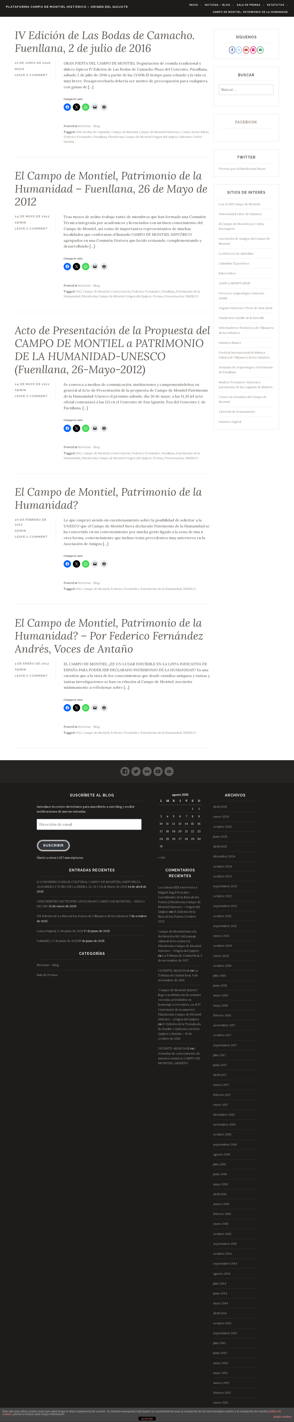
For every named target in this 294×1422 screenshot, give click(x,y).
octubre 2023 (222, 876)
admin (20, 222)
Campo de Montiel (124, 132)
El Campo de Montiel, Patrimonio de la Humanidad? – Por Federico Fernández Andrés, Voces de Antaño (109, 636)
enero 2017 (220, 1105)
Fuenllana (100, 137)
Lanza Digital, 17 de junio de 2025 (60, 931)
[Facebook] (125, 769)
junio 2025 (220, 837)
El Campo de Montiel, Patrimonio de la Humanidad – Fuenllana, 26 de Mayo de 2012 (111, 188)
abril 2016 (220, 1194)
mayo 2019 (220, 995)
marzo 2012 (221, 1383)
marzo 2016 (221, 1204)
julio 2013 (219, 1343)
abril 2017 (219, 1075)
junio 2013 (220, 1353)
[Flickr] (147, 769)
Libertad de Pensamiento (237, 412)
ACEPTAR (147, 1418)
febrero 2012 (222, 1393)
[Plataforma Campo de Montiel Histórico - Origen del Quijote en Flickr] (253, 49)
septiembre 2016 (225, 1144)
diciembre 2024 (224, 856)
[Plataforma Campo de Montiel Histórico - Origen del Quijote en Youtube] (246, 49)
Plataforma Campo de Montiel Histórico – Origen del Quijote (67, 7)
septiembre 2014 (225, 1264)
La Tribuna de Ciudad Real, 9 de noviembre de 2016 (178, 975)
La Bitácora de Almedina (236, 254)
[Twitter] (136, 769)
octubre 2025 (222, 827)
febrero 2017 (222, 1095)
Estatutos (275, 4)
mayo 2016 (220, 1184)
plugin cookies (283, 1416)
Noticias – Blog (217, 4)
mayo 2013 (220, 1363)
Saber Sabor (227, 273)
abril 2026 (220, 807)
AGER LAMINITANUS (234, 283)
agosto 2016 (221, 1154)
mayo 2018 (220, 1005)
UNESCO (191, 296)
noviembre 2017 (224, 1025)
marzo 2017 (221, 1085)
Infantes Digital (230, 422)
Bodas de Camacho (96, 132)
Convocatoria (120, 291)
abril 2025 (220, 846)
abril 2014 (220, 1313)
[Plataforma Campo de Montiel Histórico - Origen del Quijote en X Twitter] (239, 49)
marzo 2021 (221, 936)
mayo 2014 (220, 1303)
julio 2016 (219, 1164)
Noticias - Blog (89, 126)
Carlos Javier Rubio (195, 132)
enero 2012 (220, 1403)
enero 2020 (221, 956)
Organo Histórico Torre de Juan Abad (245, 308)
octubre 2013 (222, 1323)
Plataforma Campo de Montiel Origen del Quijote (143, 137)
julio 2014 (219, 1283)
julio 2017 (219, 1055)
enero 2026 (221, 817)
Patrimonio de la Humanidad (161, 589)
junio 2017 (220, 1065)
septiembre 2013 (225, 1333)
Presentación (174, 296)
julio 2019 (219, 976)
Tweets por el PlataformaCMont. (242, 169)
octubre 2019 (222, 966)
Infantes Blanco (230, 343)
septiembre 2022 (225, 906)
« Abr (161, 857)
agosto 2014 (221, 1274)
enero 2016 (221, 1224)
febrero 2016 (222, 1214)
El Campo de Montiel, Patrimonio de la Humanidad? (108, 498)
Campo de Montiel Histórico (159, 132)
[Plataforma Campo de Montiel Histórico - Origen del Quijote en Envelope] (260, 49)
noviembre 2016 (224, 1124)
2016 (78, 132)
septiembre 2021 (225, 926)
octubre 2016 (222, 1134)
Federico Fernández (78, 137)
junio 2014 (220, 1293)
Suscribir (53, 845)
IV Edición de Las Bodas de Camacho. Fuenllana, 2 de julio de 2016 (105, 41)
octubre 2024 (222, 866)
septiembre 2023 (225, 886)
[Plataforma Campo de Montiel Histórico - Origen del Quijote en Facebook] (232, 49)
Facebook (246, 122)
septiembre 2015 (225, 1244)
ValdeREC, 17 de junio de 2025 (57, 941)
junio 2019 (220, 985)
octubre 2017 (222, 1035)
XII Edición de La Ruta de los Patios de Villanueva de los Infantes (82, 916)
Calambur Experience (234, 263)
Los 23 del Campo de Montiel (239, 204)
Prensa (158, 296)
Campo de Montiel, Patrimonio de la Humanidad (250, 12)
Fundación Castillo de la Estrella (241, 318)
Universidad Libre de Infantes (240, 214)
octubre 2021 (222, 916)
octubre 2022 (222, 896)
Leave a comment (31, 75)
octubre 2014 (222, 1254)
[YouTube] (158, 769)
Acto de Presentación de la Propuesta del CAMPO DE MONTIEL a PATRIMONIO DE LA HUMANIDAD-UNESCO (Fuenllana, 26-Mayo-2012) (112, 349)
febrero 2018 (222, 1015)
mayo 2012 (220, 1373)
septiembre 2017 (225, 1045)
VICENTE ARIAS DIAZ (173, 971)
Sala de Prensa (248, 4)
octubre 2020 (222, 946)
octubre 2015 (222, 1234)
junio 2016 (220, 1174)
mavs (19, 69)
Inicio (193, 4)
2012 (78, 291)
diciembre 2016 (224, 1115)
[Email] (169, 769)
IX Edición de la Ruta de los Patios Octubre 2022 (177, 916)
